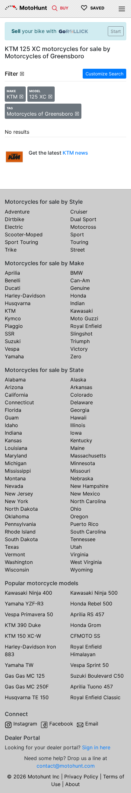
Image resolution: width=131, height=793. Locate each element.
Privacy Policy (81, 776)
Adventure (17, 211)
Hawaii (78, 417)
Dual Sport (83, 219)
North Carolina (88, 501)
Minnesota (82, 463)
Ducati (12, 288)
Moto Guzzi (84, 318)
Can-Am (80, 280)
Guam (12, 417)
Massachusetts (88, 455)
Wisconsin (17, 569)
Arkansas (81, 387)
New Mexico (85, 493)
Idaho (11, 425)
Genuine (80, 288)
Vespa (12, 349)
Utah (76, 547)
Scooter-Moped (24, 234)
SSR (9, 333)
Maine (77, 448)
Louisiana (16, 448)
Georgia (79, 410)
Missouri (80, 471)
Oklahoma (17, 516)
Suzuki (13, 341)
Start (116, 31)
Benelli (12, 280)
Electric (14, 227)
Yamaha (14, 356)
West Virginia (86, 562)
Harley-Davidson (25, 295)
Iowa (76, 433)
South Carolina (88, 531)
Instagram (25, 723)
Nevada (14, 486)
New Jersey (19, 493)
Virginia (79, 554)
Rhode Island (20, 531)
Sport (77, 234)
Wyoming (81, 569)
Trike (11, 249)
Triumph (80, 341)
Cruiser (78, 211)
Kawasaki (81, 311)
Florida (13, 410)
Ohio (75, 509)
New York (16, 501)
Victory (79, 349)
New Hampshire (89, 486)
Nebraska (81, 478)
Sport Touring (21, 242)
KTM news (75, 153)
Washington (19, 562)
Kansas (13, 440)
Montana (15, 478)
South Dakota (21, 539)
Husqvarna (18, 303)
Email (91, 723)
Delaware (81, 402)
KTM (10, 311)
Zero (75, 356)
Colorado (81, 395)
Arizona (14, 387)
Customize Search (104, 73)
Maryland (16, 455)
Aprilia (12, 273)
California (16, 395)
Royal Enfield (86, 326)
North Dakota (21, 509)
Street (77, 249)
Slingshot (81, 333)
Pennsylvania (20, 524)
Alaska (78, 379)
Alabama (15, 379)
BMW (76, 273)
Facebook (61, 723)
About (72, 784)
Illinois (77, 425)
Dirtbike (14, 219)
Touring (79, 242)
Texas (12, 547)
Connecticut (19, 402)
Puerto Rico (84, 524)
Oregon (79, 516)
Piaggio (14, 326)
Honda (78, 295)
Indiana (13, 433)
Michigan (15, 463)
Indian (77, 303)
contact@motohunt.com (66, 766)
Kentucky (81, 440)
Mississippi (18, 471)
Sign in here (96, 747)
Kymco (13, 318)
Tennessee (82, 539)
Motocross (83, 227)
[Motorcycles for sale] (55, 7)
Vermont (15, 554)
